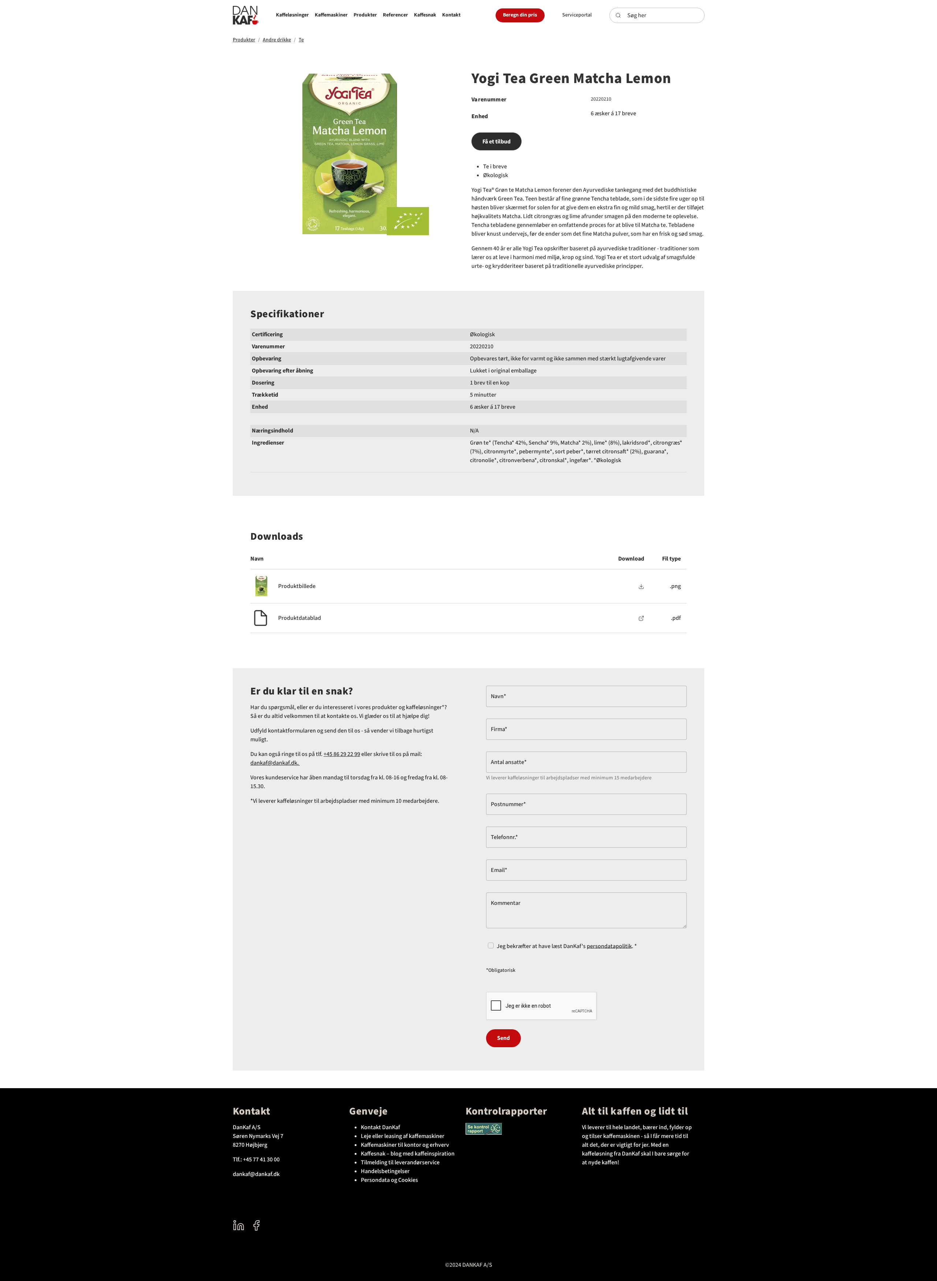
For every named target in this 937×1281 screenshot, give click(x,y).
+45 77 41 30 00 (261, 1159)
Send (503, 1038)
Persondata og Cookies (389, 1180)
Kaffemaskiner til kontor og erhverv (405, 1145)
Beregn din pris (520, 15)
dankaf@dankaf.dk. (275, 763)
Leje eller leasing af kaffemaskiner (402, 1136)
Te (301, 40)
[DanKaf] (245, 15)
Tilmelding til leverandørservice (400, 1162)
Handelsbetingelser (385, 1171)
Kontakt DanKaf (380, 1127)
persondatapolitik (609, 946)
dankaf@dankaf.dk (256, 1174)
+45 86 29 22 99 (342, 754)
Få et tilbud (496, 142)
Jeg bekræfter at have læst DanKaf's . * (567, 946)
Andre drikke (277, 40)
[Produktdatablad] (641, 618)
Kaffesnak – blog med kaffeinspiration (408, 1154)
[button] (292, 15)
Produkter (244, 40)
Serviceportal (577, 15)
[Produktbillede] (641, 586)
